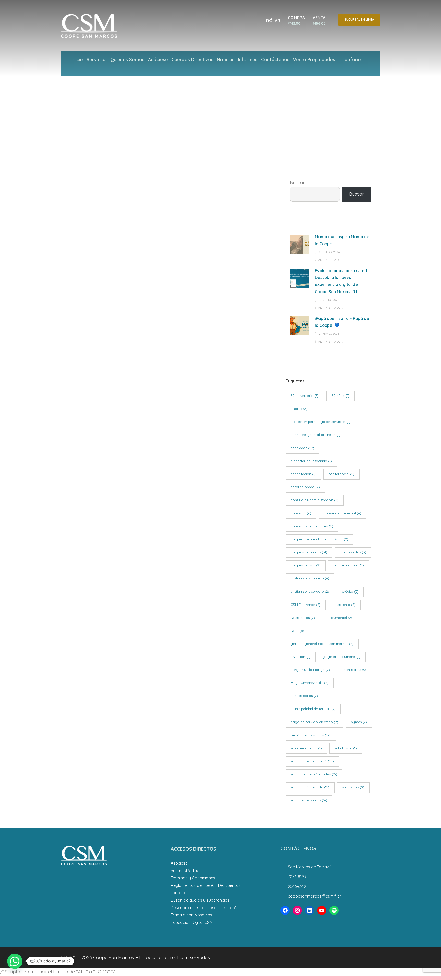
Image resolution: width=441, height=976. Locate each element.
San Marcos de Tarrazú (309, 867)
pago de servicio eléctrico (314, 722)
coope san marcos (309, 552)
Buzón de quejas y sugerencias (200, 900)
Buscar (297, 182)
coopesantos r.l (306, 565)
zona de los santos (309, 800)
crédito (350, 591)
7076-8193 (297, 877)
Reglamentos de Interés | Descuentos (206, 885)
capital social (341, 474)
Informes (248, 59)
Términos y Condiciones (193, 877)
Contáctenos (275, 59)
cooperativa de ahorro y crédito (319, 539)
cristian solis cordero (310, 578)
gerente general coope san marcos (322, 644)
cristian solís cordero (310, 591)
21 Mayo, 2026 (329, 333)
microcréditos (304, 696)
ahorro (299, 408)
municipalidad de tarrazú (313, 709)
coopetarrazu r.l (348, 565)
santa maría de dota (310, 787)
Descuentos (303, 617)
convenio (301, 513)
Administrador (330, 260)
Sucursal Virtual (185, 870)
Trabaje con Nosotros (191, 914)
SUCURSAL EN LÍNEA (359, 19)
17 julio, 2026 (329, 300)
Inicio (77, 59)
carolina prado (305, 487)
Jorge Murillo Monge (310, 670)
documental (340, 617)
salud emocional (306, 748)
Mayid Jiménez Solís (309, 683)
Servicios (97, 59)
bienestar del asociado (311, 461)
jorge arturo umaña (342, 657)
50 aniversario (305, 395)
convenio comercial (342, 513)
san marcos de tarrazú (312, 761)
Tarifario (351, 59)
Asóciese (158, 59)
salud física (346, 748)
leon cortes (354, 670)
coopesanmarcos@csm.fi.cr (314, 896)
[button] (14, 961)
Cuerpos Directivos (192, 59)
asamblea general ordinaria (316, 435)
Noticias (226, 59)
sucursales (353, 787)
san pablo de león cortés (314, 774)
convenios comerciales (312, 526)
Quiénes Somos (127, 59)
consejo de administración (314, 500)
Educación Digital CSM (192, 922)
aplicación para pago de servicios (321, 422)
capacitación (303, 474)
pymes (359, 722)
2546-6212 (297, 886)
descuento (344, 604)
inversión (301, 657)
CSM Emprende (306, 604)
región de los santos (311, 735)
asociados (302, 448)
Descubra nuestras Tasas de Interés (204, 907)
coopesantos (353, 552)
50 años (341, 395)
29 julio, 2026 (329, 252)
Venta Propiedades (314, 59)
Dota (297, 631)
